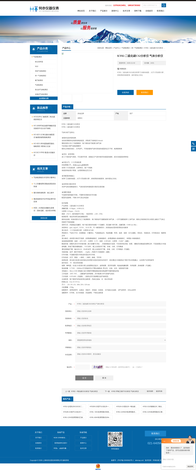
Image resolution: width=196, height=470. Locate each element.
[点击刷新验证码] (97, 367)
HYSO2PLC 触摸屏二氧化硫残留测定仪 (44, 118)
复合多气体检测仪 (41, 89)
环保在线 (156, 460)
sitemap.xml (139, 460)
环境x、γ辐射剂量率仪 (61, 448)
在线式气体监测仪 (41, 94)
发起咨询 (190, 466)
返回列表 (159, 391)
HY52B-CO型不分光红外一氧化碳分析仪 (101, 406)
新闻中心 (115, 11)
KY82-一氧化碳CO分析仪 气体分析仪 (84, 391)
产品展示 (103, 11)
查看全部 (43, 218)
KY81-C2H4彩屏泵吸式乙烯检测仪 (154, 412)
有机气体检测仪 (40, 71)
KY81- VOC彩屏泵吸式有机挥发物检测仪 (101, 412)
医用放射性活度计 (61, 443)
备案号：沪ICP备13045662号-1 (122, 460)
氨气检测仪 (39, 80)
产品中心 (117, 48)
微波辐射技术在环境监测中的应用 (45, 200)
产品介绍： (67, 107)
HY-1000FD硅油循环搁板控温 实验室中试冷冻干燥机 (45, 127)
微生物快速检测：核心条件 (44, 193)
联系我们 (160, 11)
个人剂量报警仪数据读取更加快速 (45, 185)
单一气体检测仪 (40, 76)
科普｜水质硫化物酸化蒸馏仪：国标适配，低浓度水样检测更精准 (45, 209)
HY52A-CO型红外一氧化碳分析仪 (127, 406)
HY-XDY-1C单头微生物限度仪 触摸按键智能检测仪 (44, 136)
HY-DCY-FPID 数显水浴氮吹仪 (44, 153)
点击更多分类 (44, 98)
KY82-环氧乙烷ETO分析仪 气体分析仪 (125, 391)
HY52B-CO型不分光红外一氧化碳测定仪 (74, 412)
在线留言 (149, 11)
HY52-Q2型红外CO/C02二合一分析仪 (74, 406)
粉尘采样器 (39, 62)
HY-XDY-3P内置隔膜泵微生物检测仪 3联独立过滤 (44, 145)
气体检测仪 (37, 57)
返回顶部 (150, 391)
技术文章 (126, 11)
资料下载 (137, 11)
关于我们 (92, 11)
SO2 (36, 66)
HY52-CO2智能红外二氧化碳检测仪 (154, 406)
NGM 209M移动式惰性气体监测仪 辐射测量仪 (61, 438)
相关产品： (67, 399)
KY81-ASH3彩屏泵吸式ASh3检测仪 (101, 417)
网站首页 (81, 11)
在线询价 (125, 92)
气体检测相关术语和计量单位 (45, 177)
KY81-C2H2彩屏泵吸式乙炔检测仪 (74, 417)
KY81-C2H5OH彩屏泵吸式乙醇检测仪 (127, 412)
